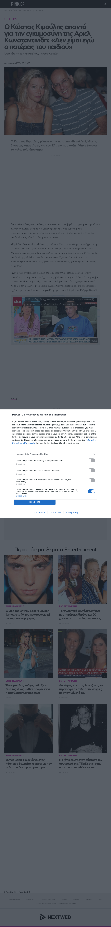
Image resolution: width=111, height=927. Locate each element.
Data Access (55, 512)
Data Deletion (39, 512)
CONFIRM (34, 502)
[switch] (91, 460)
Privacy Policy (72, 512)
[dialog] (55, 463)
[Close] (105, 415)
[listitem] (55, 454)
